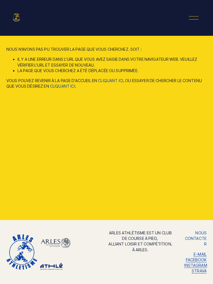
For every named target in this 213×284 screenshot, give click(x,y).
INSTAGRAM (195, 265)
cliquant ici (110, 80)
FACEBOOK (196, 259)
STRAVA (199, 270)
